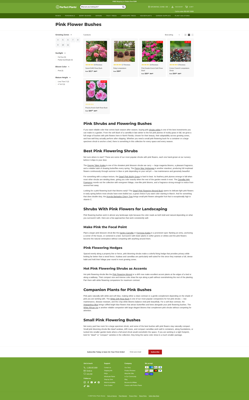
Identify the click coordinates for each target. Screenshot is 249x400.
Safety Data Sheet (154, 396)
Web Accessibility (109, 382)
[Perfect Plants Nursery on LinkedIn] (88, 386)
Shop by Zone (108, 379)
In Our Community (130, 376)
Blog (125, 379)
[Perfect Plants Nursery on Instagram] (85, 382)
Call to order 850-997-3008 (184, 11)
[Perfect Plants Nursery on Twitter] (95, 382)
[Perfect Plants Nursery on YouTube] (92, 382)
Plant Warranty (123, 396)
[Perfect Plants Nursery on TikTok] (85, 386)
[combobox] (103, 7)
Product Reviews (129, 370)
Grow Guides (108, 385)
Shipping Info (108, 370)
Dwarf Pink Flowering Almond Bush (148, 191)
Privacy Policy (133, 396)
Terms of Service (112, 396)
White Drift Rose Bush (119, 299)
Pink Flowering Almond (122, 274)
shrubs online (154, 130)
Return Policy (143, 396)
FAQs (106, 373)
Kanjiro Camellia (127, 233)
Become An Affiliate (130, 382)
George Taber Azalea (96, 165)
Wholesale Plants (109, 376)
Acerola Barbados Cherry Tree (119, 196)
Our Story (127, 367)
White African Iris (90, 308)
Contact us (107, 367)
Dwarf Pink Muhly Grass (129, 177)
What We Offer (129, 373)
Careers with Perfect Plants (133, 385)
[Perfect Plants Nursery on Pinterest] (99, 382)
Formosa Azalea (143, 233)
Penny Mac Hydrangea (144, 168)
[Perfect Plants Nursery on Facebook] (88, 382)
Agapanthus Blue (90, 305)
